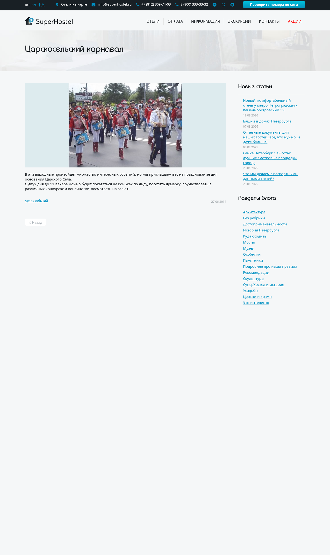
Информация (205, 21)
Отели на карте (73, 4)
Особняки (252, 254)
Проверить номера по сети (274, 4)
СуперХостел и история (263, 284)
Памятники (253, 260)
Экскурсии (239, 21)
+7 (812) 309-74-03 (156, 4)
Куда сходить (254, 236)
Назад (36, 222)
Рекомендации (256, 272)
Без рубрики (254, 218)
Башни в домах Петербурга (267, 121)
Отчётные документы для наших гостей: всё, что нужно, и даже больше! (271, 137)
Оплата (175, 21)
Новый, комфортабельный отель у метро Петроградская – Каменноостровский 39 (270, 105)
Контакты (269, 21)
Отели (152, 21)
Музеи (248, 248)
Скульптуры (253, 278)
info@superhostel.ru (114, 4)
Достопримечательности (265, 224)
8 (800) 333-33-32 (194, 4)
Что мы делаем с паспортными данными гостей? (270, 176)
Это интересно (256, 302)
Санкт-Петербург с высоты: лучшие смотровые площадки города (270, 158)
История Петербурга (261, 230)
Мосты (249, 242)
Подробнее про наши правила (270, 266)
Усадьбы (250, 290)
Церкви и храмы (257, 296)
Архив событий (36, 200)
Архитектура (254, 211)
